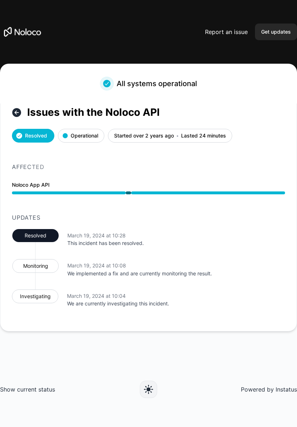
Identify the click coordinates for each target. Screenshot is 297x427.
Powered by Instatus (269, 389)
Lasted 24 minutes (203, 135)
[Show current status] (16, 112)
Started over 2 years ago (144, 135)
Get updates (276, 32)
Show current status (27, 389)
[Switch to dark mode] (148, 389)
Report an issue (226, 31)
